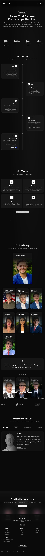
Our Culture (38, 530)
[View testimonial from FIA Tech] (5, 427)
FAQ (22, 532)
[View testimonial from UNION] (39, 427)
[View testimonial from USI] (16, 427)
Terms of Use (23, 551)
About (22, 530)
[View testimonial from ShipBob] (27, 427)
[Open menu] (41, 3)
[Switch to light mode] (37, 3)
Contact (22, 534)
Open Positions (38, 532)
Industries (7, 534)
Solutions (7, 530)
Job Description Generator (8, 539)
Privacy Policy (17, 551)
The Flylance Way (22, 212)
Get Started (22, 506)
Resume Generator (7, 541)
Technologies (7, 532)
